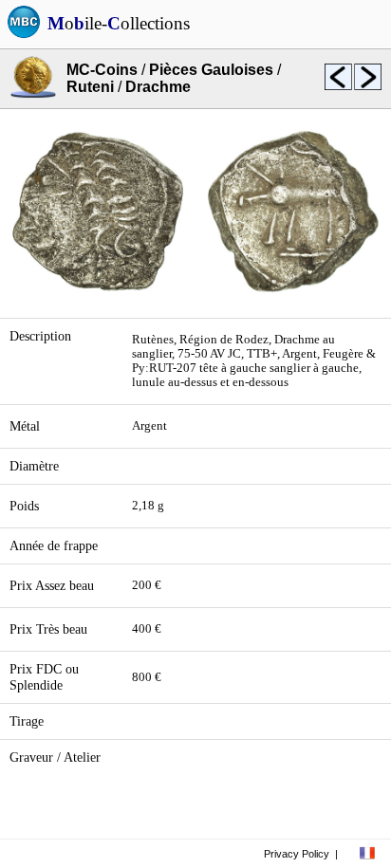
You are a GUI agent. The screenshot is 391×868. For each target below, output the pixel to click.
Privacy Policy (296, 853)
